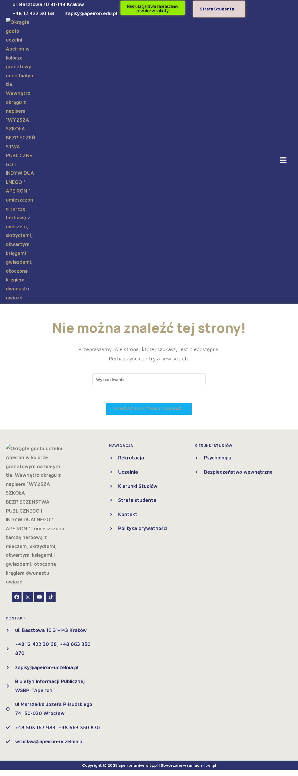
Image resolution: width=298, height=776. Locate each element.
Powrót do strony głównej (149, 408)
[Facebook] (17, 597)
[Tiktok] (51, 597)
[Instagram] (28, 597)
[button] (283, 161)
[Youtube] (39, 597)
